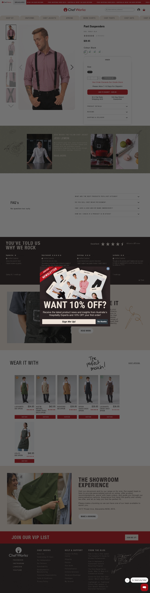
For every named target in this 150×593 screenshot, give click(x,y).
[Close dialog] (108, 268)
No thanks (102, 322)
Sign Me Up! (69, 321)
